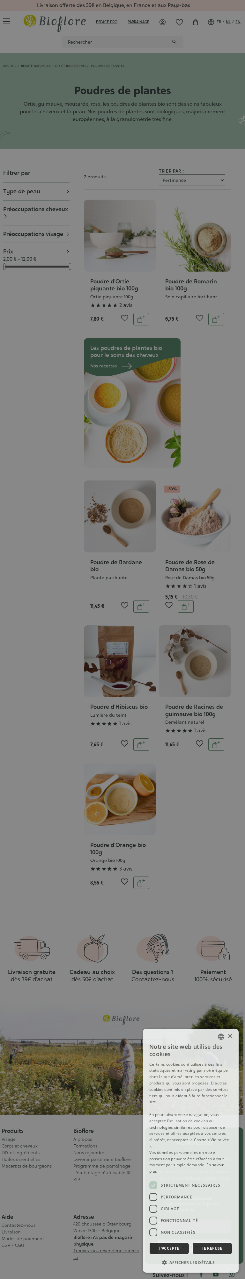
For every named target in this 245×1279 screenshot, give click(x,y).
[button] (190, 1262)
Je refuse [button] (212, 1248)
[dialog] (191, 1151)
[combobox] (221, 1037)
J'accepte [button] (169, 1248)
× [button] (229, 1036)
